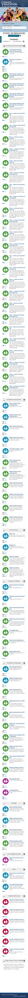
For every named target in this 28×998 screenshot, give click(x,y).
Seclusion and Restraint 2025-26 (16, 909)
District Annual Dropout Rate (16, 426)
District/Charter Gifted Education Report (17, 874)
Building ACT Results (14, 567)
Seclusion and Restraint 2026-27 (16, 899)
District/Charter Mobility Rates (16, 640)
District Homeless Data (14, 778)
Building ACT (12, 545)
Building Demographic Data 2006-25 (17, 701)
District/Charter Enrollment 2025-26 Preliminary (17, 735)
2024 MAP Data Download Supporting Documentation (15, 50)
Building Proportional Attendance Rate (17, 597)
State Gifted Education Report (16, 884)
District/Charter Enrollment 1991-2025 (17, 757)
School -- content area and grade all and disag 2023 (16, 315)
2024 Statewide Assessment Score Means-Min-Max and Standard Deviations (16, 85)
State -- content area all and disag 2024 (17, 185)
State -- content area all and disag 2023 (17, 256)
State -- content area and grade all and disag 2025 (17, 126)
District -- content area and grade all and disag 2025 (16, 149)
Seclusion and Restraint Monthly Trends (16, 950)
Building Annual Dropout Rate (16, 437)
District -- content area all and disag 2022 (16, 351)
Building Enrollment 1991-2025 (16, 767)
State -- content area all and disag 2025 (17, 114)
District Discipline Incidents (15, 806)
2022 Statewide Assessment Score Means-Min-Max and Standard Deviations (16, 105)
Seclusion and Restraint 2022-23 (16, 939)
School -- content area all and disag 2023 (16, 303)
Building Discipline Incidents (15, 818)
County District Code (17, 25)
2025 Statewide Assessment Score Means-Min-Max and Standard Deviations (16, 75)
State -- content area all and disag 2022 (17, 327)
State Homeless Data (14, 790)
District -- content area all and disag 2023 (16, 280)
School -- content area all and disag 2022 (16, 375)
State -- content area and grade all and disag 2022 (17, 339)
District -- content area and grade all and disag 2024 (16, 220)
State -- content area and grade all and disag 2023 (17, 268)
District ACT (12, 533)
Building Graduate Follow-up (16, 516)
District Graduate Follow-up (15, 505)
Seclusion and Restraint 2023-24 (16, 929)
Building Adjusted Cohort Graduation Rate (15, 472)
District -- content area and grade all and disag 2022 (16, 363)
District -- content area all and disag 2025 (16, 137)
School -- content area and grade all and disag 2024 (16, 244)
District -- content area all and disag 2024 (16, 209)
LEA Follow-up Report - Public (16, 448)
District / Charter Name (8, 25)
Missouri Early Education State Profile (16, 858)
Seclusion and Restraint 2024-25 (16, 919)
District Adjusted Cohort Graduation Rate (15, 461)
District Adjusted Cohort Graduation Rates (15, 404)
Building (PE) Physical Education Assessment (17, 724)
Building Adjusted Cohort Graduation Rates (15, 415)
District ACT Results (14, 556)
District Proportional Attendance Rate (16, 585)
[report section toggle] (4, 46)
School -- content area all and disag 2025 (16, 161)
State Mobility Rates (14, 630)
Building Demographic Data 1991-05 (17, 713)
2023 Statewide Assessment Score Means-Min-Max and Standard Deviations (16, 95)
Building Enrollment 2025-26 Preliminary (15, 747)
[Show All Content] (23, 41)
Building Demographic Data (15, 678)
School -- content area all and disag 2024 (16, 232)
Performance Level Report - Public (15, 60)
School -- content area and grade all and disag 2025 (16, 173)
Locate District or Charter (7, 29)
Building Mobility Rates (14, 651)
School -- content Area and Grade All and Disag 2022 (17, 387)
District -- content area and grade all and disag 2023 (16, 292)
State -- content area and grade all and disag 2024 (17, 197)
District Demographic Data (15, 666)
